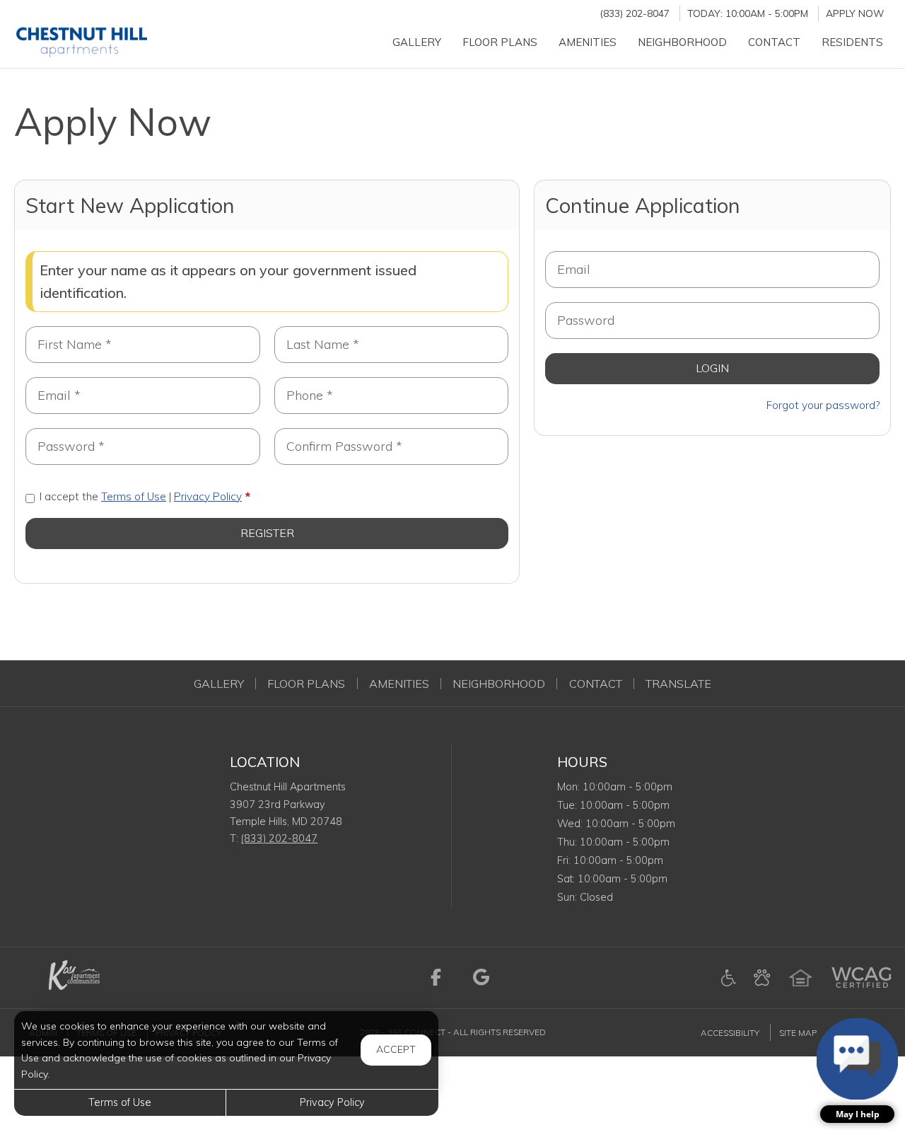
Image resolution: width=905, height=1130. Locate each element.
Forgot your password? (823, 405)
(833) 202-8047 (635, 13)
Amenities (399, 683)
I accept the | (141, 496)
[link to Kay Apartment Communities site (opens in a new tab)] (73, 976)
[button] (857, 1070)
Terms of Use (133, 496)
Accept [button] (396, 1049)
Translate (678, 683)
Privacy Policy (208, 496)
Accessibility (730, 1032)
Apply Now (855, 13)
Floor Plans (306, 683)
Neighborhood (498, 683)
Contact (595, 683)
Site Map (798, 1032)
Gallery (219, 683)
